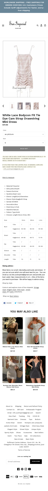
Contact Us (11, 409)
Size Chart (12, 416)
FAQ (28, 416)
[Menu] (3, 25)
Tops (30, 419)
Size (4, 138)
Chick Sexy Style (38, 426)
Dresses (23, 419)
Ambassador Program (33, 409)
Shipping (18, 406)
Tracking (22, 416)
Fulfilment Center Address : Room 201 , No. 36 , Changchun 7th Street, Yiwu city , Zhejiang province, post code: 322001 (24, 445)
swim (12, 292)
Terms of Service (24, 450)
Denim (19, 423)
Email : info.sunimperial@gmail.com (20, 413)
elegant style (11, 290)
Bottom (37, 419)
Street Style (24, 429)
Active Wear (10, 423)
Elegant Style (12, 429)
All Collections (35, 436)
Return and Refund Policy (33, 406)
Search (38, 413)
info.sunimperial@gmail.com (13, 169)
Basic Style (30, 439)
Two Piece (18, 436)
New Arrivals (18, 439)
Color (4, 130)
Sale (25, 436)
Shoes (18, 432)
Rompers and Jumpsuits (33, 423)
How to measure (8, 177)
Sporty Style (9, 432)
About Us (9, 406)
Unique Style (36, 429)
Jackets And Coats (10, 426)
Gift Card (20, 409)
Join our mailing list (24, 456)
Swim (10, 436)
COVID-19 (36, 416)
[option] (12, 106)
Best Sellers (14, 296)
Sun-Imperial (26, 483)
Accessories (27, 432)
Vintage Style (24, 426)
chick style (21, 290)
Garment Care (13, 419)
